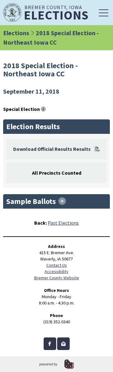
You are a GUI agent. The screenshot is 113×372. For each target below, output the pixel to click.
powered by (48, 364)
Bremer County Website (56, 278)
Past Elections (63, 223)
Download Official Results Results (52, 149)
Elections (16, 33)
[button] (103, 12)
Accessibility (56, 271)
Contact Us (56, 265)
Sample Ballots (31, 201)
